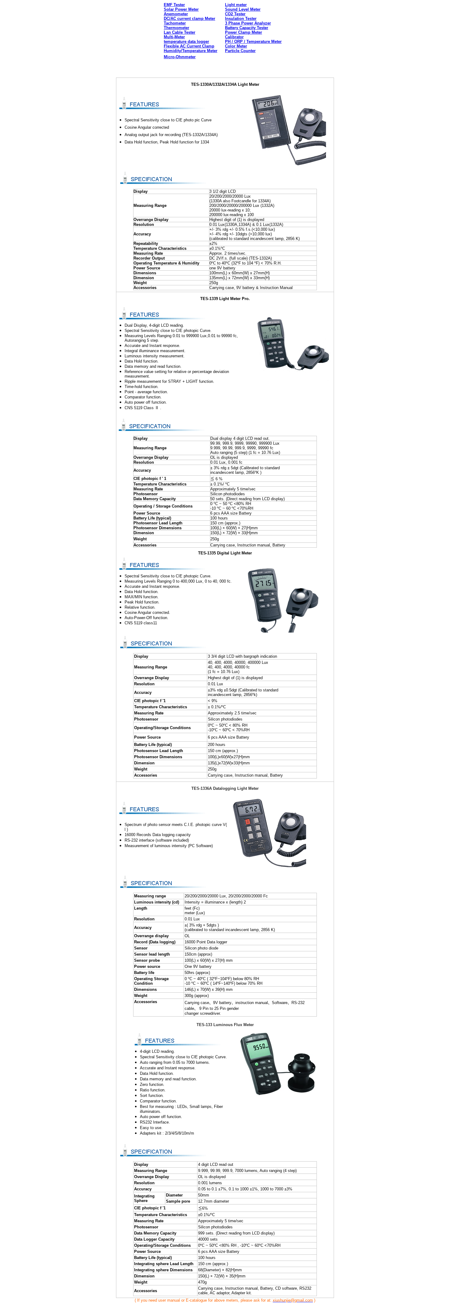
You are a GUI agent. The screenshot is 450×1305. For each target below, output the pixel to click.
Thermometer (176, 27)
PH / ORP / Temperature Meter (253, 41)
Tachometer (175, 23)
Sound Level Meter (243, 9)
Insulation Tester (241, 18)
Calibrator (234, 37)
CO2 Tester (235, 14)
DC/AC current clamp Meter (189, 18)
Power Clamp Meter (243, 32)
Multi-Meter (174, 37)
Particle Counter (240, 50)
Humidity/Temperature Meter (190, 50)
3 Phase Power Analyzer (248, 23)
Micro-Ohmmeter (180, 57)
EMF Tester (174, 4)
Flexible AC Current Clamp (189, 46)
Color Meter (236, 46)
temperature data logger (186, 41)
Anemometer (176, 14)
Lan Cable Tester (179, 32)
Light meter (236, 4)
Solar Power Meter (181, 9)
